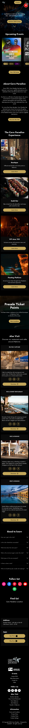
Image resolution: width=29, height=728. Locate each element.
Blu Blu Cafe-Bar (14, 697)
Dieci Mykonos (14, 701)
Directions (13, 384)
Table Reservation (14, 678)
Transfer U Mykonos (15, 705)
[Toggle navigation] (26, 2)
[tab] (14, 537)
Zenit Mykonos (14, 703)
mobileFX (9, 724)
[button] (14, 537)
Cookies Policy (14, 716)
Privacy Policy (14, 714)
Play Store (12, 641)
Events (18, 2)
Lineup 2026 (14, 676)
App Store (12, 636)
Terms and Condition (14, 712)
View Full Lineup (14, 72)
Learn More (14, 171)
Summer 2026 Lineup (14, 21)
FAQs (14, 682)
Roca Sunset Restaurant (14, 699)
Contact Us (14, 680)
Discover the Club (14, 119)
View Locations (14, 321)
